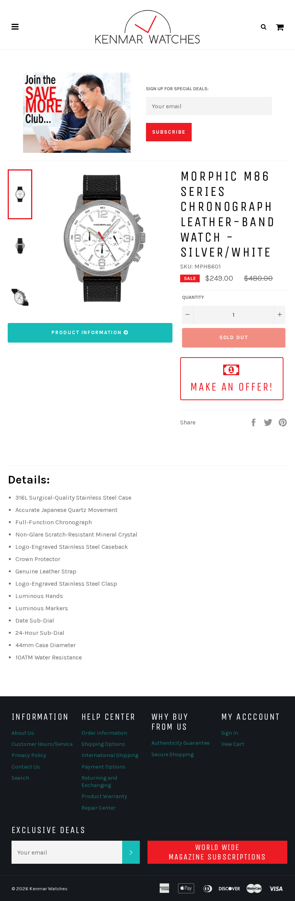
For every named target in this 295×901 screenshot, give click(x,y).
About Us (23, 733)
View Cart (232, 744)
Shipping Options (103, 744)
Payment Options (103, 767)
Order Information (104, 733)
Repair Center (98, 808)
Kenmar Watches (49, 888)
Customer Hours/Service (42, 744)
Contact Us (26, 767)
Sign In (229, 733)
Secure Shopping (172, 754)
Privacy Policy (29, 755)
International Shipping (109, 755)
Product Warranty (104, 796)
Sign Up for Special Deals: (177, 88)
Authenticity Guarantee (180, 743)
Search (20, 778)
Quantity (193, 297)
